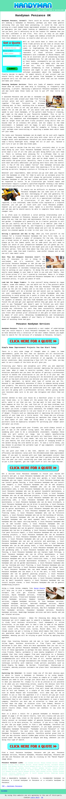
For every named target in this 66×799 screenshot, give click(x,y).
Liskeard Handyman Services (16, 774)
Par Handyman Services (22, 768)
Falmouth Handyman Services (17, 769)
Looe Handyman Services (32, 762)
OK (42, 797)
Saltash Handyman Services (41, 764)
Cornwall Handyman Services (41, 768)
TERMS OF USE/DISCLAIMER (56, 10)
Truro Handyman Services (9, 771)
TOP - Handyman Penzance (12, 786)
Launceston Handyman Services (18, 773)
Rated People (39, 588)
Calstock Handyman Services (32, 766)
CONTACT (44, 10)
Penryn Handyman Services (23, 764)
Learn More (35, 797)
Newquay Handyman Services (49, 762)
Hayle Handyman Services (44, 771)
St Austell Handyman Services (40, 773)
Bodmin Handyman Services (55, 769)
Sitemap (4, 791)
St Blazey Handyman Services (37, 769)
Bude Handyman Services (15, 766)
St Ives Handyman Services (50, 766)
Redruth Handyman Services (27, 771)
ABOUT (39, 10)
